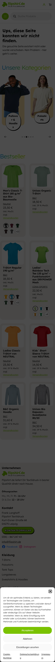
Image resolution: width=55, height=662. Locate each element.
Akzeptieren (27, 630)
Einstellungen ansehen (27, 647)
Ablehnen (27, 638)
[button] (50, 591)
